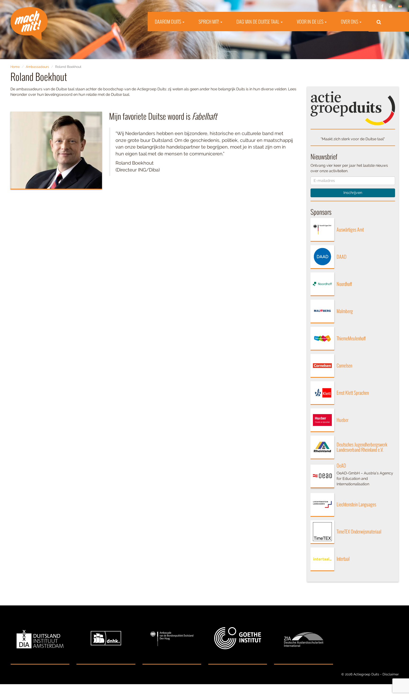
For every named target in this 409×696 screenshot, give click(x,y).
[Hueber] (322, 420)
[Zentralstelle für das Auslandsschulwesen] (303, 639)
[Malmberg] (322, 311)
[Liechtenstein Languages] (322, 505)
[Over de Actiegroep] (353, 108)
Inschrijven (352, 192)
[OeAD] (322, 476)
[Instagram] (374, 6)
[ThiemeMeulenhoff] (322, 338)
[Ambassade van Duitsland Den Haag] (171, 639)
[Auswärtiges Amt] (322, 230)
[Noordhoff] (322, 284)
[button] (379, 22)
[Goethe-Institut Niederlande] (237, 639)
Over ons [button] (350, 21)
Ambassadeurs (37, 67)
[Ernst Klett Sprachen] (322, 393)
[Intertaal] (322, 559)
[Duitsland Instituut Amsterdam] (40, 639)
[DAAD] (322, 257)
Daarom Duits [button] (168, 21)
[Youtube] (391, 6)
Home (15, 67)
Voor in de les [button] (310, 21)
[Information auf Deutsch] (400, 6)
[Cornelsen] (322, 366)
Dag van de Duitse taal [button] (258, 21)
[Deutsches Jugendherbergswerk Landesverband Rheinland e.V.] (322, 447)
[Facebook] (382, 6)
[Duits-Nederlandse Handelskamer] (105, 639)
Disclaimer (390, 674)
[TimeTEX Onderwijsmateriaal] (322, 532)
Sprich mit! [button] (209, 21)
